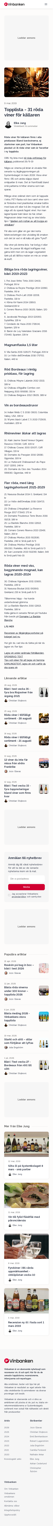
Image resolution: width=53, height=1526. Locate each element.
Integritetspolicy (12, 1510)
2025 (6, 1432)
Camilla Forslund (38, 1450)
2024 (6, 1436)
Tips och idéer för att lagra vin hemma (24, 660)
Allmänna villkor (12, 1506)
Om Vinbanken (11, 1489)
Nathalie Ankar (37, 1454)
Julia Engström (37, 1445)
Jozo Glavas (36, 1427)
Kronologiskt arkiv (12, 1459)
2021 (6, 1450)
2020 (6, 1454)
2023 (6, 1441)
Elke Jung (34, 1459)
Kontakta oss (10, 1501)
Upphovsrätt (10, 1515)
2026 (6, 1427)
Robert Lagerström (39, 1441)
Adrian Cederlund (38, 1463)
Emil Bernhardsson (39, 1436)
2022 (6, 1445)
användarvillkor (19, 897)
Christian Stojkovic (39, 1432)
